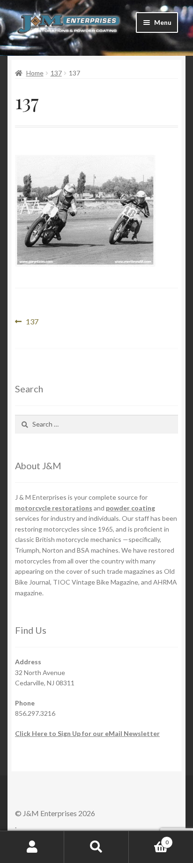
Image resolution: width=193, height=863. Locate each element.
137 (56, 73)
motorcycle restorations (53, 508)
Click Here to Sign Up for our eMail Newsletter (87, 733)
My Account (32, 847)
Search (96, 847)
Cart (149, 839)
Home (35, 73)
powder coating (130, 508)
